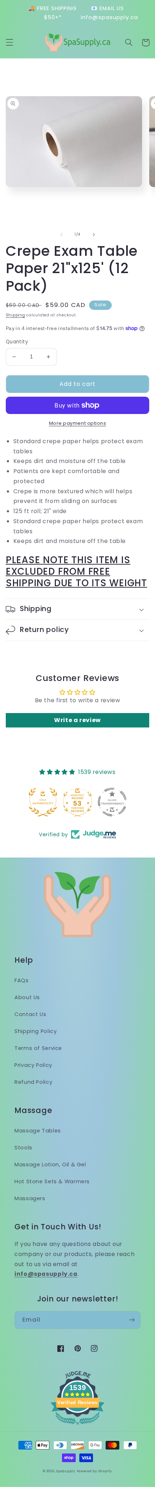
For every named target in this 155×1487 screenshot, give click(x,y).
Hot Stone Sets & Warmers (52, 1181)
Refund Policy (33, 1082)
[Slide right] (94, 234)
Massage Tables (37, 1130)
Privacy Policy (33, 1065)
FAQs (21, 980)
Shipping (15, 315)
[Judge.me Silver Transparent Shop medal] (77, 802)
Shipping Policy (35, 1031)
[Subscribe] (132, 1320)
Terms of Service (38, 1048)
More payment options (77, 423)
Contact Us (30, 1014)
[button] (9, 42)
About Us (27, 997)
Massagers (29, 1198)
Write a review (77, 720)
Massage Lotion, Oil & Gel (50, 1164)
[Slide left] (61, 234)
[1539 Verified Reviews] (77, 1426)
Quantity (17, 341)
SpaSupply (65, 1471)
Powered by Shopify (94, 1471)
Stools (23, 1147)
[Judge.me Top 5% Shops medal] (112, 802)
